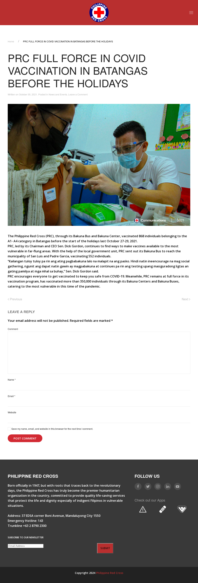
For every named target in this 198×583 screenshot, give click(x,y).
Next (185, 299)
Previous (15, 299)
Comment (13, 328)
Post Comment (25, 438)
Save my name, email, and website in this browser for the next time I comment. (52, 428)
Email (11, 396)
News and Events (58, 94)
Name (12, 379)
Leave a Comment (78, 94)
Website (12, 412)
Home (11, 41)
